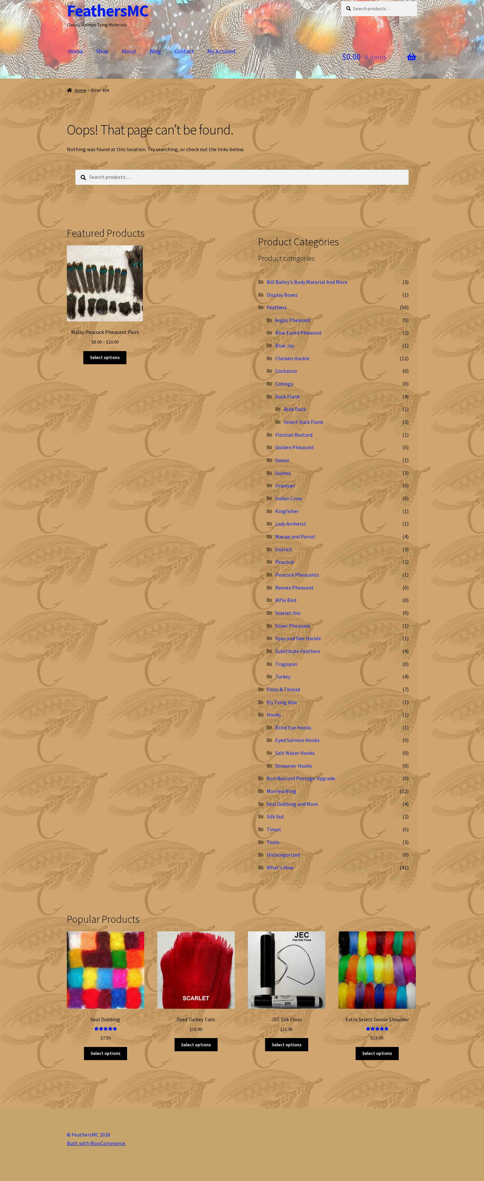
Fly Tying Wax (282, 702)
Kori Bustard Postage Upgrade (301, 778)
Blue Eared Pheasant (298, 332)
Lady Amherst (290, 523)
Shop (102, 51)
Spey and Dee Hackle (298, 638)
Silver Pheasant (292, 625)
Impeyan (285, 485)
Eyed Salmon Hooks (297, 740)
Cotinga (284, 383)
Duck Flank (287, 396)
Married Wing (281, 791)
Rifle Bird (285, 600)
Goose (282, 460)
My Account (221, 51)
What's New (280, 867)
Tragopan (286, 664)
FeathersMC (107, 10)
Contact (184, 51)
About (128, 51)
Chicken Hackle (292, 358)
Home (75, 51)
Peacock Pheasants (297, 574)
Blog (155, 51)
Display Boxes (282, 294)
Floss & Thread (283, 689)
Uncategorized (283, 854)
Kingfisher (287, 511)
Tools (273, 842)
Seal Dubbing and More (292, 804)
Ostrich (283, 549)
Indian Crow (288, 498)
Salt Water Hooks (295, 753)
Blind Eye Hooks (293, 727)
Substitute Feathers (297, 651)
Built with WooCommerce (96, 1143)
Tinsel (274, 829)
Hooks (274, 714)
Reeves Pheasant (294, 587)
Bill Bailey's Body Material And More (307, 282)
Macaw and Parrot (295, 536)
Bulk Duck (295, 409)
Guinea (283, 473)
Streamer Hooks (293, 765)
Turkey (282, 676)
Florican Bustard (293, 434)
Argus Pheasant (293, 320)
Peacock (284, 562)
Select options (105, 357)
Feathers (277, 307)
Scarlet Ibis (288, 613)
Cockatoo (286, 371)
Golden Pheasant (294, 447)
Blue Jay (284, 345)
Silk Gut (275, 816)
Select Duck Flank (303, 422)
